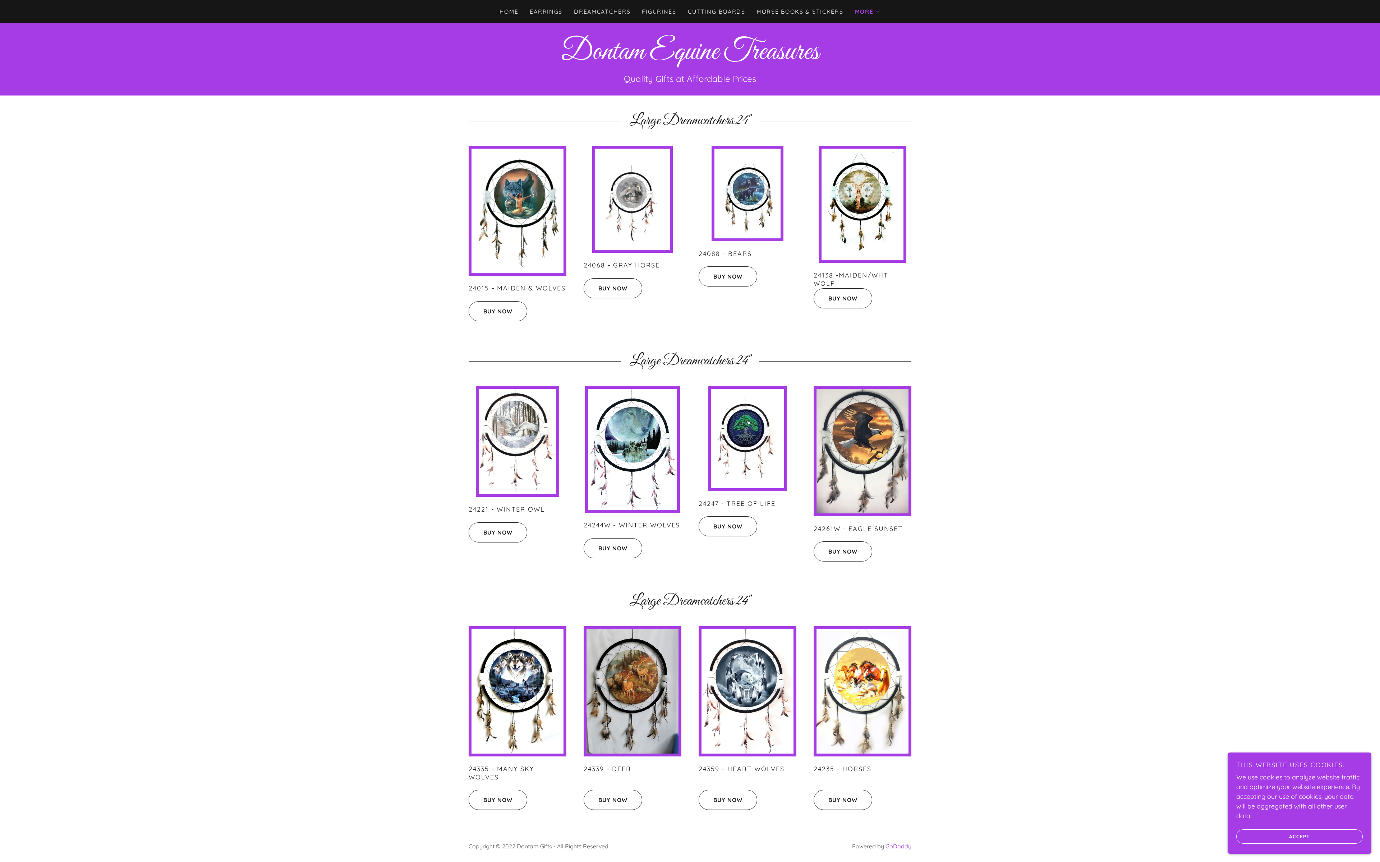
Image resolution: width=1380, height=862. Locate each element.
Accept (1299, 836)
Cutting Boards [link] (716, 11)
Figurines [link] (659, 11)
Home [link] (509, 11)
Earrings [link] (546, 11)
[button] (868, 11)
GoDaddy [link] (898, 846)
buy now (497, 311)
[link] (689, 56)
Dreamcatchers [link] (602, 11)
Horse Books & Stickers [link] (800, 11)
